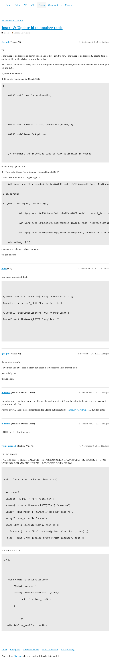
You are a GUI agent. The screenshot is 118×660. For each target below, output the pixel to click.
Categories (15, 649)
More (68, 5)
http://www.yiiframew (79, 410)
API (25, 5)
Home (4, 649)
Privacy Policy (68, 649)
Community (54, 5)
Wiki (33, 5)
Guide (17, 5)
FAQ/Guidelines (31, 649)
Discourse (18, 656)
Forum (42, 5)
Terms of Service (50, 649)
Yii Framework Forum (12, 20)
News (8, 5)
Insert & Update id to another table (32, 27)
